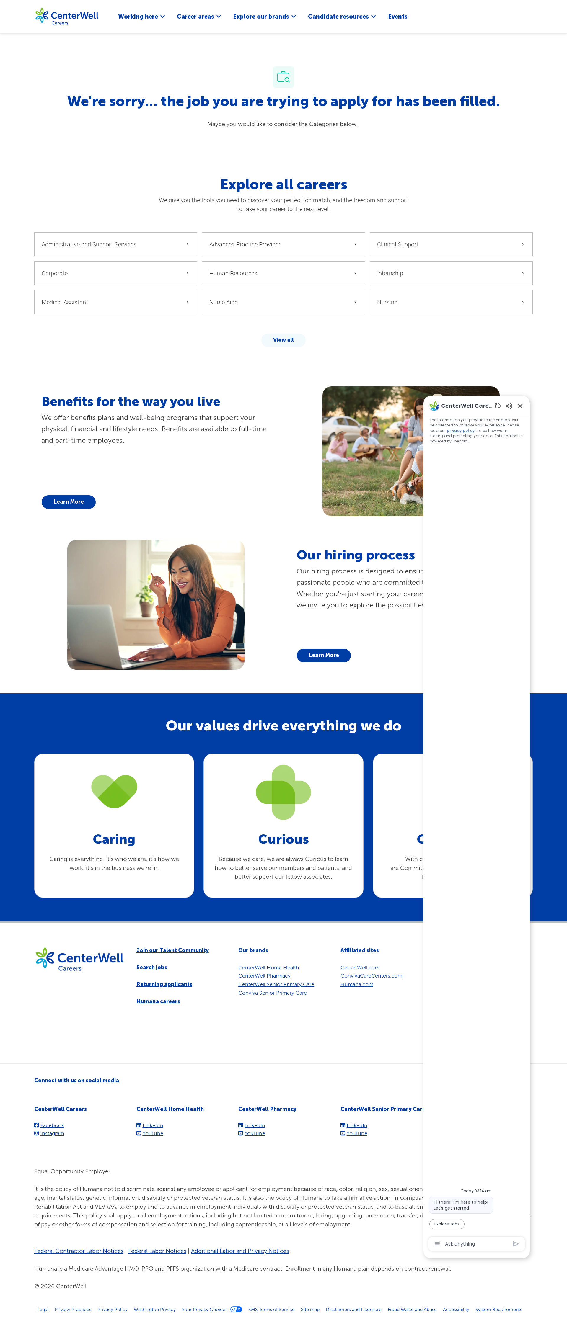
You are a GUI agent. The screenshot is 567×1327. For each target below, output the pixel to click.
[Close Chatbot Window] (520, 406)
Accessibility (456, 1309)
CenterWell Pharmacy (264, 976)
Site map (310, 1309)
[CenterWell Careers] (66, 16)
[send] (516, 1244)
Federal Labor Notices (157, 1251)
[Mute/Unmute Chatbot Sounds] (509, 405)
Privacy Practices (73, 1309)
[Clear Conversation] (497, 406)
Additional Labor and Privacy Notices (240, 1251)
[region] (476, 824)
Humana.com (356, 984)
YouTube (153, 1133)
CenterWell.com (359, 967)
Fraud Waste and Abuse (412, 1309)
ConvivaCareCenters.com (371, 976)
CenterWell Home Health (268, 967)
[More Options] (437, 1244)
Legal (42, 1309)
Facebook (52, 1125)
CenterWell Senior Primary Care (276, 984)
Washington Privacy (155, 1309)
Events (398, 16)
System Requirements (498, 1309)
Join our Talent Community (172, 950)
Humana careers (158, 1001)
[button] (283, 340)
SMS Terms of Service (271, 1309)
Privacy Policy (112, 1309)
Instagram (52, 1133)
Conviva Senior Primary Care (272, 993)
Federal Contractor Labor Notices (78, 1251)
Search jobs (151, 967)
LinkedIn (153, 1125)
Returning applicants (164, 984)
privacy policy (461, 430)
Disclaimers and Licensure (354, 1309)
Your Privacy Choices (204, 1309)
